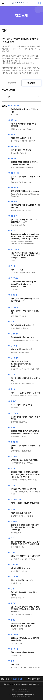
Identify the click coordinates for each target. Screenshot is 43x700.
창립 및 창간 (12, 83)
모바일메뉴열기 (3, 3)
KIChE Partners (20, 684)
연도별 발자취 (31, 83)
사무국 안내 (36, 684)
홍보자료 (6, 684)
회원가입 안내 (28, 684)
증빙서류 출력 (12, 684)
